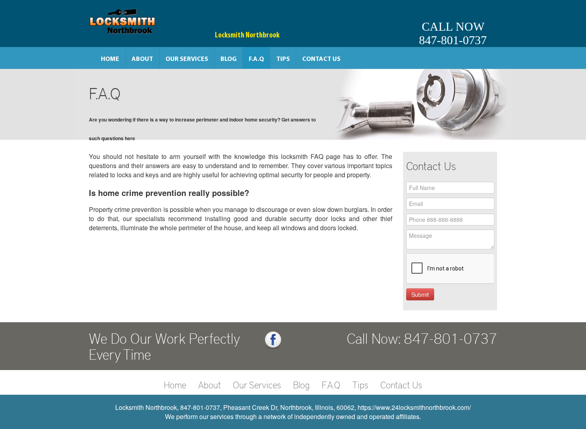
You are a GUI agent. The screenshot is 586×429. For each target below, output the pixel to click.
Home (110, 59)
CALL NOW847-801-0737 (453, 33)
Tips (283, 59)
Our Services (186, 59)
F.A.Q (256, 59)
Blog (228, 59)
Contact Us (321, 59)
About (142, 59)
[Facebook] (273, 340)
